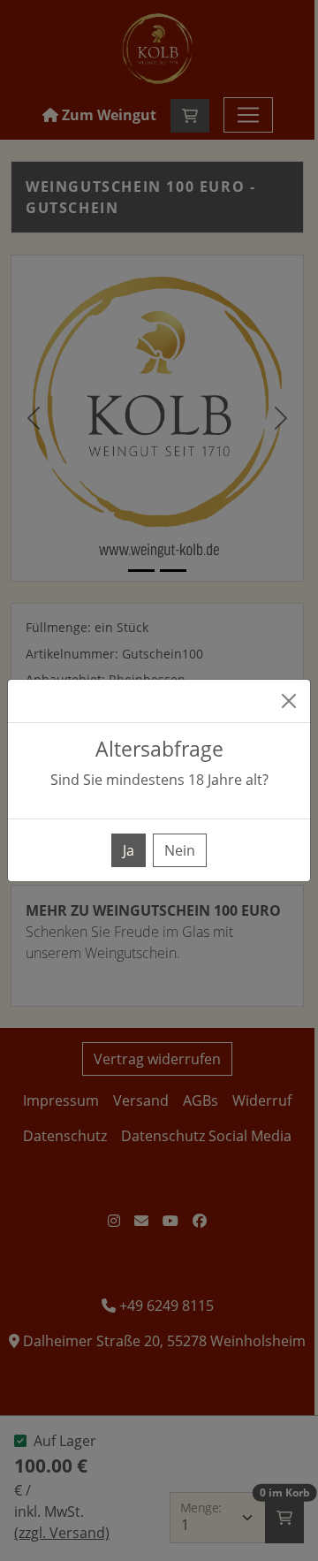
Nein (179, 850)
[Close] (289, 701)
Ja (128, 850)
